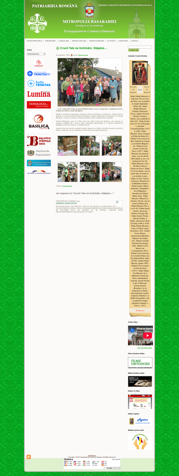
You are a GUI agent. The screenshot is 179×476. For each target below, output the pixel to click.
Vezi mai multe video (144, 348)
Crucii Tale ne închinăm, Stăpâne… (83, 48)
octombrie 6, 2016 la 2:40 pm (66, 203)
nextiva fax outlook (112, 474)
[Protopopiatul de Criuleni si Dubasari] (89, 19)
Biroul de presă (83, 55)
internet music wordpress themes (85, 474)
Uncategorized (67, 186)
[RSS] (29, 457)
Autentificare (92, 455)
